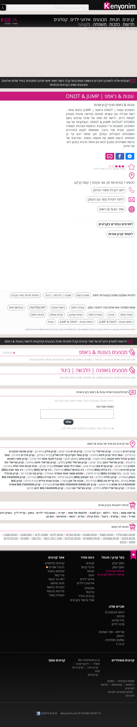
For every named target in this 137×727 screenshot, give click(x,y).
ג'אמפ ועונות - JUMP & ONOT (116, 322)
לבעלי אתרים (56, 567)
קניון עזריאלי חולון (76, 462)
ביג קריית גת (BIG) (107, 481)
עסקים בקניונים (126, 681)
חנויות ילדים (56, 534)
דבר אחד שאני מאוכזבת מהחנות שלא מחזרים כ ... (85, 428)
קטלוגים (60, 19)
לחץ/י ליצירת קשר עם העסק (106, 199)
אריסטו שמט (128, 513)
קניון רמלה (110, 477)
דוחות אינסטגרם (114, 612)
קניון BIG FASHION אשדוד (24, 484)
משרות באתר (56, 595)
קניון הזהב (85, 459)
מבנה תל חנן (75, 481)
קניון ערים (76, 451)
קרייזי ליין (19, 513)
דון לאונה (95, 513)
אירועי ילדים (80, 19)
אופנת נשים (82, 295)
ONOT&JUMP (37, 307)
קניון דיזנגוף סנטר (51, 459)
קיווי (123, 516)
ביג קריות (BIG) (42, 470)
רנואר (72, 516)
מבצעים (100, 19)
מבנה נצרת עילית (49, 481)
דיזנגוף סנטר (82, 664)
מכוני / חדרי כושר (52, 538)
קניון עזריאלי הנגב (112, 462)
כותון (31, 513)
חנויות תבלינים (73, 538)
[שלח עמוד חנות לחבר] (110, 156)
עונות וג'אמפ (95, 314)
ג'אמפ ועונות (58, 307)
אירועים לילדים (85, 583)
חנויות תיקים (128, 538)
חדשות (128, 24)
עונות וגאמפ (56, 314)
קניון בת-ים (35, 473)
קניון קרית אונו (104, 466)
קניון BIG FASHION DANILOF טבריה (74, 484)
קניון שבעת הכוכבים (20, 451)
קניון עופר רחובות (17, 459)
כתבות (114, 24)
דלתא (106, 513)
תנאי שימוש (57, 583)
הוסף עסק (118, 567)
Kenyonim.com (69, 713)
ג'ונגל (104, 516)
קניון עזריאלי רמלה (113, 488)
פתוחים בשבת (56, 571)
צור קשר (59, 575)
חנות (91, 575)
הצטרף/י (8, 23)
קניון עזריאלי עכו (81, 488)
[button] (3, 8)
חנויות (115, 19)
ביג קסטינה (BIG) (111, 473)
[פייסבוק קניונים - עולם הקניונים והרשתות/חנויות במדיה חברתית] (1, 20)
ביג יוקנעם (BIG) (83, 477)
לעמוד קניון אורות (120, 234)
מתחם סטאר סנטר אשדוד (68, 473)
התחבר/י (15, 23)
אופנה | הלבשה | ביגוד (58, 295)
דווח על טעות (56, 579)
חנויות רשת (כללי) (125, 534)
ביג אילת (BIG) (102, 470)
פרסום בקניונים (115, 571)
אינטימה (61, 516)
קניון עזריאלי (103, 451)
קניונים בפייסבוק (54, 563)
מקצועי (84, 24)
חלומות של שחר (77, 513)
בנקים (123, 542)
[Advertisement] (110, 264)
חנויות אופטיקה (111, 538)
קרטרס (114, 516)
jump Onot (76, 314)
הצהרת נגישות (55, 587)
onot (111, 314)
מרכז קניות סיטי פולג (25, 466)
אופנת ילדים (41, 534)
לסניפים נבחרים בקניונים (116, 224)
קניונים (128, 19)
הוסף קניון (118, 563)
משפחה (100, 24)
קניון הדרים (27, 455)
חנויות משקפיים (91, 538)
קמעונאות (117, 684)
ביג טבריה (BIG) (46, 477)
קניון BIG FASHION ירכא (48, 488)
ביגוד (115, 513)
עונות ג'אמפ (77, 307)
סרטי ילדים (118, 624)
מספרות (25, 538)
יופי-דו (61, 513)
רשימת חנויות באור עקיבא (25, 295)
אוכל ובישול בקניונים (82, 600)
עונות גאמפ (126, 314)
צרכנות (90, 592)
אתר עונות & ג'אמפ (111, 209)
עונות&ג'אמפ (16, 307)
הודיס (81, 516)
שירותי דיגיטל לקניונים (111, 574)
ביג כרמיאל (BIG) (74, 470)
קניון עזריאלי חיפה (45, 462)
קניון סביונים (127, 470)
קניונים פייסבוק (48, 713)
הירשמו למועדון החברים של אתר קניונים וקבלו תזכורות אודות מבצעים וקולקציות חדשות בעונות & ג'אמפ (66, 341)
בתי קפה (36, 538)
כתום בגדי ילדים (45, 513)
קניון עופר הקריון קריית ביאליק (70, 455)
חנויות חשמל (106, 534)
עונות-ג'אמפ (37, 314)
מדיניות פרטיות (55, 591)
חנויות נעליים (73, 534)
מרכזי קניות (87, 567)
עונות (51, 322)
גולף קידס (93, 516)
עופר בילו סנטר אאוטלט (67, 466)
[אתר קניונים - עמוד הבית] (133, 559)
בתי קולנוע (118, 620)
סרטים (120, 616)
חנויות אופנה (10, 534)
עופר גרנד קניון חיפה (110, 455)
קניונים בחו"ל (86, 596)
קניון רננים (129, 451)
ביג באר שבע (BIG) (12, 470)
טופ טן (50, 516)
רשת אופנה (26, 534)
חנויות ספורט (90, 534)
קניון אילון (50, 451)
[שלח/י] (68, 422)
